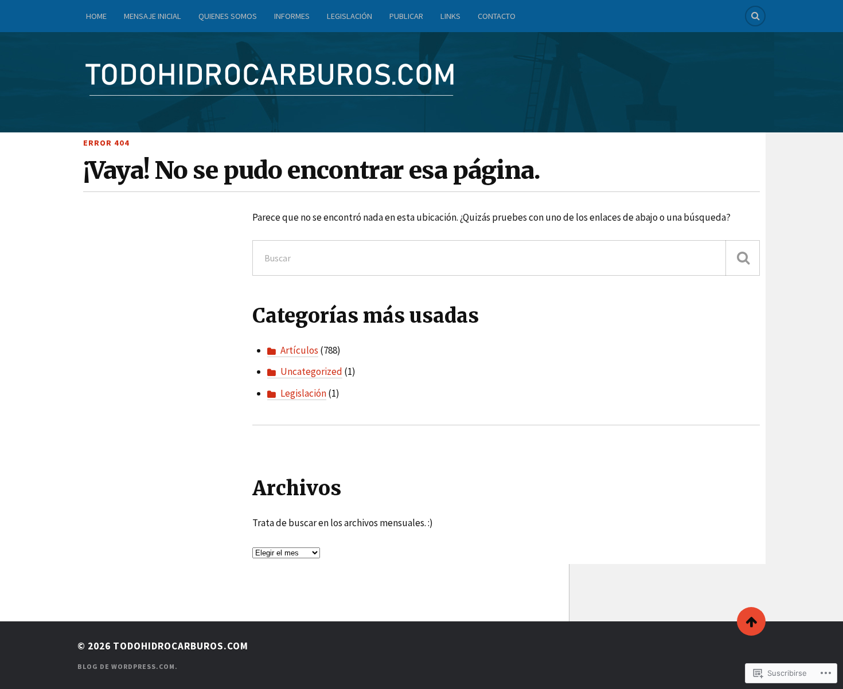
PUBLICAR (406, 16)
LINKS (450, 16)
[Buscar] (742, 258)
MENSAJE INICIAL (152, 16)
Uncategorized (311, 371)
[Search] (755, 16)
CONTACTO (497, 16)
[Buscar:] (506, 258)
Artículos (299, 350)
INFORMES (292, 16)
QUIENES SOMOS (227, 16)
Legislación (303, 393)
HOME (96, 16)
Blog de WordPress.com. (127, 666)
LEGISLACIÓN (349, 16)
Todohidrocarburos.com (180, 646)
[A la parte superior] (751, 621)
